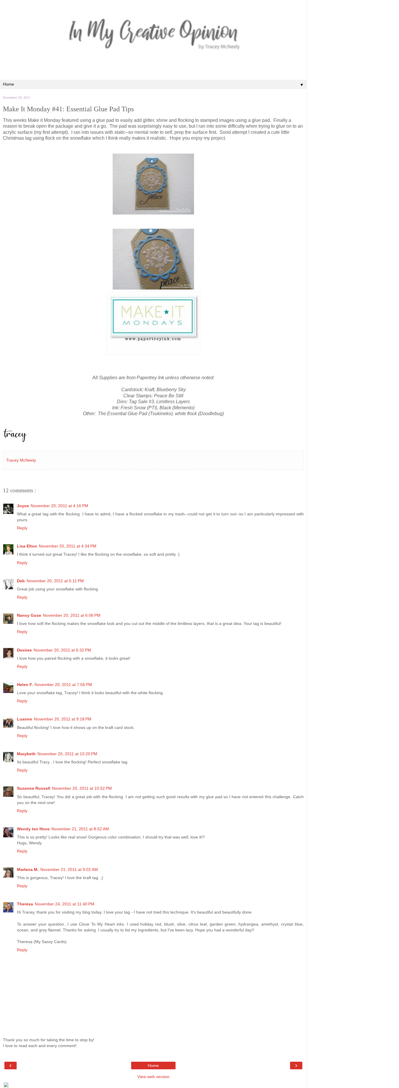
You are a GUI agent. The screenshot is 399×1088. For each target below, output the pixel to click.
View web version (153, 1076)
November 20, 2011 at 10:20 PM (67, 753)
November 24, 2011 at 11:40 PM (64, 904)
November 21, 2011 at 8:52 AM (80, 829)
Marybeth (26, 753)
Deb (21, 580)
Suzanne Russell (33, 788)
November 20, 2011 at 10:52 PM (82, 788)
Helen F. (25, 684)
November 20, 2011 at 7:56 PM (63, 684)
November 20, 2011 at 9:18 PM (62, 719)
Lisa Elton (27, 546)
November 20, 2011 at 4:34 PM (67, 546)
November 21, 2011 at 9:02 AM (69, 869)
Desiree (24, 650)
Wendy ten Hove (33, 829)
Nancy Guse (29, 615)
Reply (22, 528)
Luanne (24, 719)
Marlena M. (28, 869)
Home (153, 1065)
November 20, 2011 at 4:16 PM (59, 505)
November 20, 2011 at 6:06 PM (71, 615)
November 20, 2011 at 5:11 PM (55, 580)
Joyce (23, 505)
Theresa (25, 904)
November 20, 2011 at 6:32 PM (62, 650)
